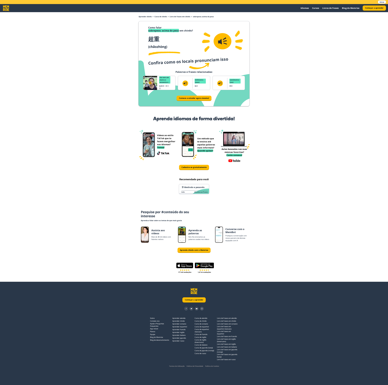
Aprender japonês (179, 338)
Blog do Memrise (350, 8)
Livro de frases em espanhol (224, 332)
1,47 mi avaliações (204, 272)
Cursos (315, 8)
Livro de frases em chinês (180, 16)
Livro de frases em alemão (227, 318)
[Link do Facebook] (186, 308)
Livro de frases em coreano (227, 324)
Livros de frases (330, 8)
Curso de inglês (200, 337)
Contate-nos (155, 321)
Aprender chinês (145, 16)
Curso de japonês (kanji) (204, 348)
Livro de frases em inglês (226, 344)
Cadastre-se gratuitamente (194, 167)
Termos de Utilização (177, 366)
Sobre (152, 318)
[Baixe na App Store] (184, 265)
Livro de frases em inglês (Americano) (226, 340)
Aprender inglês (178, 332)
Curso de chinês (160, 16)
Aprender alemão (179, 318)
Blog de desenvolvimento (159, 340)
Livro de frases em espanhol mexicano (224, 327)
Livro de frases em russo (226, 359)
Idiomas (304, 8)
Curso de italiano (201, 345)
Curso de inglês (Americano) (200, 341)
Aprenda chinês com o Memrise (194, 250)
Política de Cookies (212, 366)
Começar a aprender (374, 8)
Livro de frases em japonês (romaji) (227, 350)
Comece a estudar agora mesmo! (194, 98)
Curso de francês (201, 334)
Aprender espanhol (179, 327)
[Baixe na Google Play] (204, 265)
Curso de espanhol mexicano (202, 330)
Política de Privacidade (195, 366)
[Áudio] (222, 41)
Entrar (382, 2)
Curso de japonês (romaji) (204, 350)
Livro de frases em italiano (227, 347)
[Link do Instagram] (201, 308)
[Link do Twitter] (191, 308)
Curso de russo (200, 353)
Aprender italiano (179, 335)
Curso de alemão (201, 318)
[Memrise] (6, 8)
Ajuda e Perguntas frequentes (157, 325)
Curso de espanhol (202, 327)
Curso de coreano (201, 324)
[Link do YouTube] (196, 308)
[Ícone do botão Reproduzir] (150, 83)
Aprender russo (178, 341)
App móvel (154, 329)
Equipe (152, 334)
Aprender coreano (179, 324)
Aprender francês (179, 329)
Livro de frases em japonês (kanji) (227, 355)
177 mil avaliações (184, 272)
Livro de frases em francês (227, 336)
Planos (152, 331)
